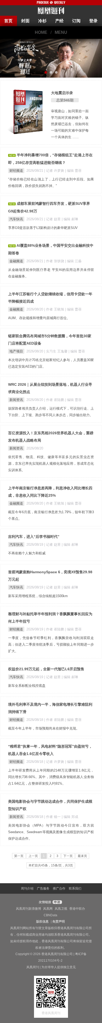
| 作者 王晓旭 (54, 309)
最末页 (82, 856)
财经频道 (16, 171)
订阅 (76, 21)
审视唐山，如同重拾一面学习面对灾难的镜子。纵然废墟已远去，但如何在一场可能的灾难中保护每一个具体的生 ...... (70, 124)
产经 (59, 21)
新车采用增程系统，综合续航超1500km (38, 596)
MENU (61, 32)
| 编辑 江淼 (73, 261)
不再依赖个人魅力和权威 (27, 553)
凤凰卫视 (61, 908)
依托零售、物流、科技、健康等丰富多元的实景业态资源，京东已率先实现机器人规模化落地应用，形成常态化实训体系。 (51, 463)
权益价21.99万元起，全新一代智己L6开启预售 (46, 669)
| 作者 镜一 (53, 817)
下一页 (68, 856)
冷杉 (42, 21)
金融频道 (16, 261)
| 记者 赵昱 (53, 219)
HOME (41, 32)
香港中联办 (77, 908)
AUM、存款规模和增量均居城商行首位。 (39, 318)
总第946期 (64, 100)
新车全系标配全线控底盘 (27, 686)
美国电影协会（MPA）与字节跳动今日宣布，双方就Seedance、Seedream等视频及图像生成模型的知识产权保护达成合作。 (51, 831)
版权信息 (42, 921)
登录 (93, 21)
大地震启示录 (62, 93)
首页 (8, 21)
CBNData (50, 915)
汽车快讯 (16, 219)
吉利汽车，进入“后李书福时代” (33, 536)
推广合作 (59, 888)
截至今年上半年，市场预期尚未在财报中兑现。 (44, 728)
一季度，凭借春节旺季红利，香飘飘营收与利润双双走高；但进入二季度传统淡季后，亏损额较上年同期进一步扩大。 (51, 644)
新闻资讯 (16, 400)
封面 (25, 21)
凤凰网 (48, 908)
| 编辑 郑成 (70, 817)
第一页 (19, 856)
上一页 (33, 856)
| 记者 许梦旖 (54, 171)
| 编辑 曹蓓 (73, 171)
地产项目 (16, 351)
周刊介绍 (27, 888)
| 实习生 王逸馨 (56, 351)
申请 (56, 902)
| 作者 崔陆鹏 (54, 400)
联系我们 (75, 888)
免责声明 (58, 921)
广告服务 (43, 888)
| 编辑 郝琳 (70, 219)
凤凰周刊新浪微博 (28, 908)
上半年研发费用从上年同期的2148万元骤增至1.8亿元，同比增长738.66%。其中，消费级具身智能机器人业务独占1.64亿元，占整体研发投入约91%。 (51, 776)
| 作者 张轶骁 (54, 261)
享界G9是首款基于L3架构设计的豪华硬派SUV (43, 228)
